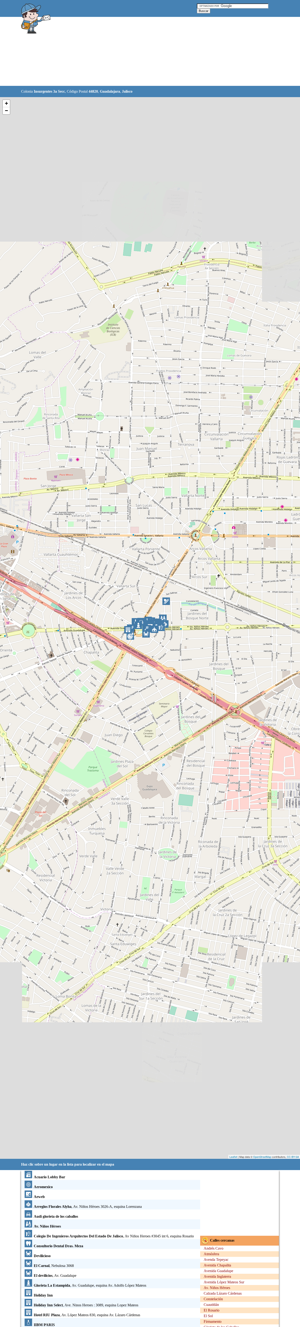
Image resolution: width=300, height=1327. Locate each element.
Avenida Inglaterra (217, 1276)
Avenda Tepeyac (216, 1260)
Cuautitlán (211, 1305)
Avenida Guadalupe (218, 1271)
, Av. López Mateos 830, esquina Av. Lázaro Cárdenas (87, 1315)
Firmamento (212, 1321)
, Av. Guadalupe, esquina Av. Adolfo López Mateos (90, 1285)
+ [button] (6, 103)
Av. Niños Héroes (217, 1288)
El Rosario (211, 1310)
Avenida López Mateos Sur (224, 1282)
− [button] (6, 111)
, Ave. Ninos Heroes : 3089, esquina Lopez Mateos (86, 1305)
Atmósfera (211, 1254)
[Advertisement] (138, 51)
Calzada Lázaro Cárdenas (223, 1293)
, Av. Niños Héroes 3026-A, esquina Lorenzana (88, 1207)
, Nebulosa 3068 (54, 1266)
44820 (93, 91)
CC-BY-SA (293, 1157)
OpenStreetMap (262, 1157)
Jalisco (127, 91)
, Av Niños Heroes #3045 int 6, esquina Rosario (114, 1236)
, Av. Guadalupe (55, 1276)
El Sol (208, 1316)
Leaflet (233, 1157)
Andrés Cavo (213, 1248)
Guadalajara (110, 91)
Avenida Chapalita (217, 1265)
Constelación (213, 1299)
